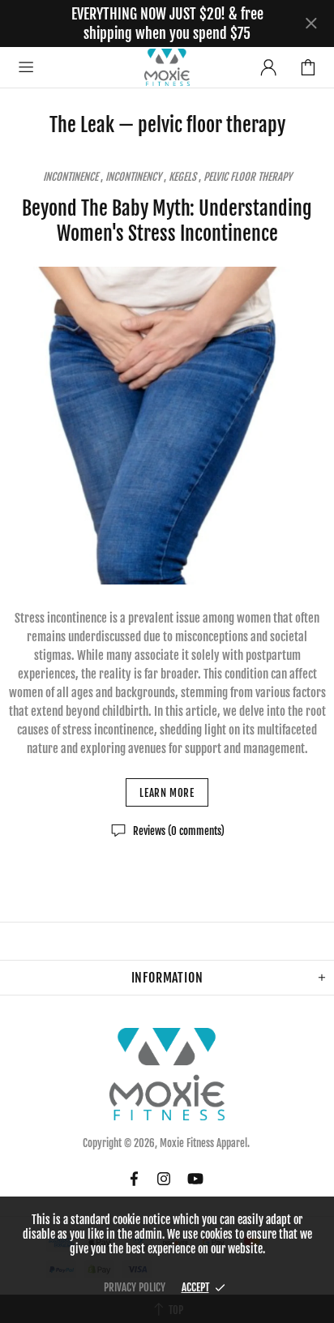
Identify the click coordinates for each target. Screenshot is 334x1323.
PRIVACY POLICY (134, 1287)
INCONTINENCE (70, 176)
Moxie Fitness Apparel (167, 67)
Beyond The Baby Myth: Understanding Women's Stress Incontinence (167, 221)
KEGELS (182, 176)
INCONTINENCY (133, 176)
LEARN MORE (167, 792)
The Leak (81, 125)
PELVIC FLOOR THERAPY (247, 176)
